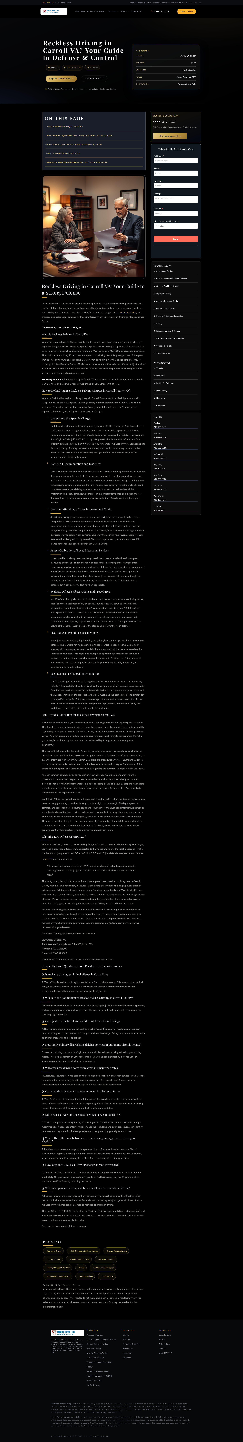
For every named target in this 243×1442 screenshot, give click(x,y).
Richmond (158, 454)
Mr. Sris (48, 859)
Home (77, 11)
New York (158, 485)
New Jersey (158, 475)
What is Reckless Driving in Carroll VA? (65, 126)
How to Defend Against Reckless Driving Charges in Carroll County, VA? (80, 135)
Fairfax (157, 423)
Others (124, 11)
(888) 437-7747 (164, 121)
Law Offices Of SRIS (126, 312)
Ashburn (157, 433)
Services (112, 11)
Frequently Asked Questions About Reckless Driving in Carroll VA (77, 162)
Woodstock (159, 495)
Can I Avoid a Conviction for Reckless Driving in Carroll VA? (74, 144)
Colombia (158, 506)
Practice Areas (97, 11)
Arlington (158, 443)
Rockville (158, 464)
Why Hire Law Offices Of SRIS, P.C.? (63, 153)
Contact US (136, 11)
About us (85, 11)
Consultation (187, 11)
